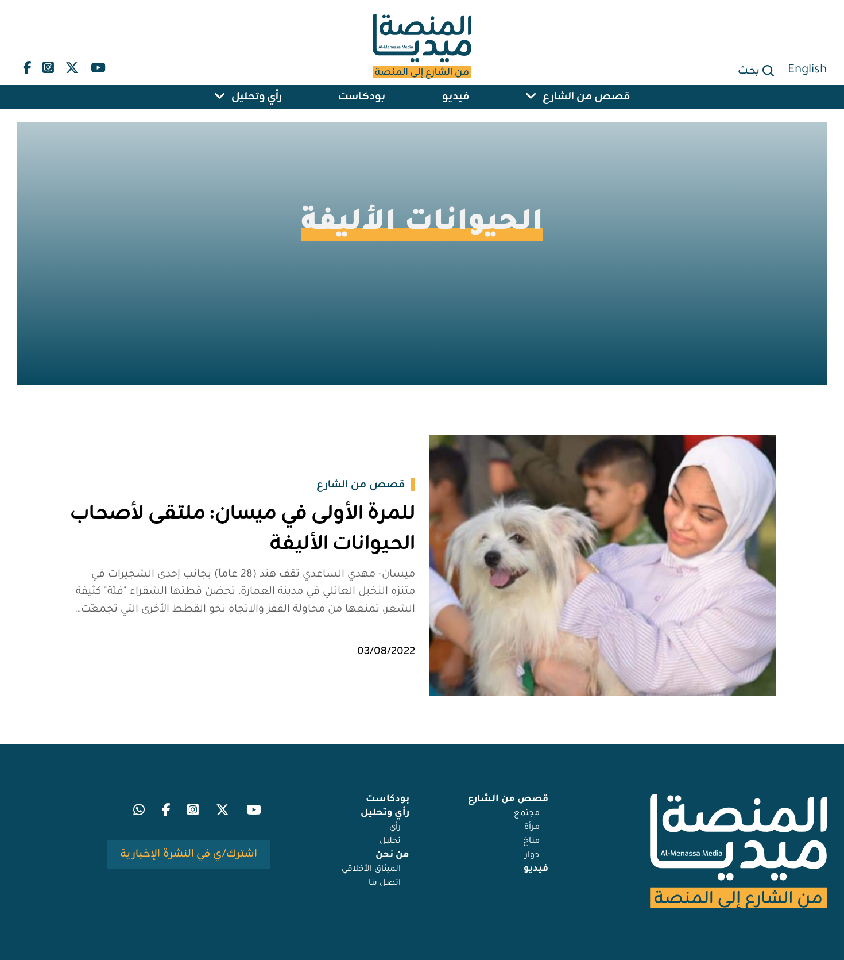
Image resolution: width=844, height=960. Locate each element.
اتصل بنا (385, 883)
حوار (532, 856)
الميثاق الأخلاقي (371, 869)
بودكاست (361, 96)
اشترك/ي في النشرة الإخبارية (188, 853)
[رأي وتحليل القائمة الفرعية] (220, 96)
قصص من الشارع (586, 96)
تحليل (390, 841)
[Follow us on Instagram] (48, 65)
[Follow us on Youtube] (97, 65)
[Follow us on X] (72, 65)
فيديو (455, 96)
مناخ (531, 841)
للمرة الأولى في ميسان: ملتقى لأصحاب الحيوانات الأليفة (242, 529)
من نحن (392, 856)
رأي (395, 827)
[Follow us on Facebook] (27, 65)
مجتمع (527, 814)
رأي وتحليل (256, 96)
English (807, 70)
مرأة (532, 827)
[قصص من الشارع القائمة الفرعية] (531, 96)
